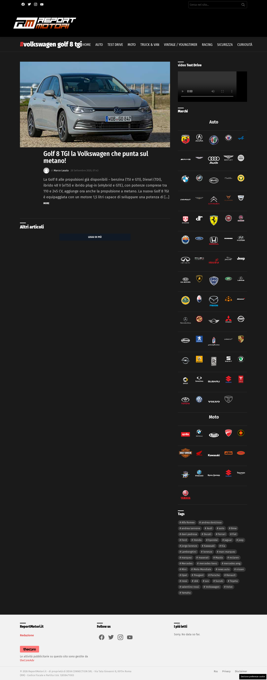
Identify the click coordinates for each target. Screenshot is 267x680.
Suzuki (219, 581)
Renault (231, 575)
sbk (196, 581)
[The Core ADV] (29, 652)
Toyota (234, 581)
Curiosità (244, 45)
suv (207, 581)
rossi (184, 581)
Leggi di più (95, 237)
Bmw (234, 528)
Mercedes (187, 563)
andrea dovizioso (212, 522)
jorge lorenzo (189, 545)
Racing (207, 45)
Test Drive (115, 45)
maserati (204, 557)
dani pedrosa (189, 534)
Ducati (207, 534)
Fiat (234, 534)
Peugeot (199, 575)
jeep (241, 540)
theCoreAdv (27, 660)
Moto (132, 45)
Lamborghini (189, 551)
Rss (216, 671)
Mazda (219, 557)
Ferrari (222, 534)
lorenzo (207, 551)
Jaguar (228, 540)
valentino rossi (190, 586)
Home (86, 45)
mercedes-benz (208, 563)
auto (221, 528)
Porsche (215, 575)
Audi (209, 528)
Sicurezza (225, 45)
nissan (240, 569)
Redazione (27, 635)
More (46, 203)
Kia (223, 545)
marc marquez (227, 551)
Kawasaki (209, 545)
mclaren (234, 557)
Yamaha (186, 592)
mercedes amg (232, 563)
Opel (184, 575)
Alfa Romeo (188, 522)
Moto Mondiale (202, 569)
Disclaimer (241, 671)
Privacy (226, 671)
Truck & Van (149, 45)
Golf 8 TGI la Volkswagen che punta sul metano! (95, 157)
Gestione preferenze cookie (253, 677)
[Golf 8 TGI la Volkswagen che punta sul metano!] (95, 104)
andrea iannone (191, 528)
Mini (184, 569)
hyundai (213, 540)
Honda (198, 540)
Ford (184, 540)
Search (243, 5)
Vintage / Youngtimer (180, 45)
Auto (99, 45)
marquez (187, 557)
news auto (224, 569)
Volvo (229, 586)
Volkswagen (213, 586)
